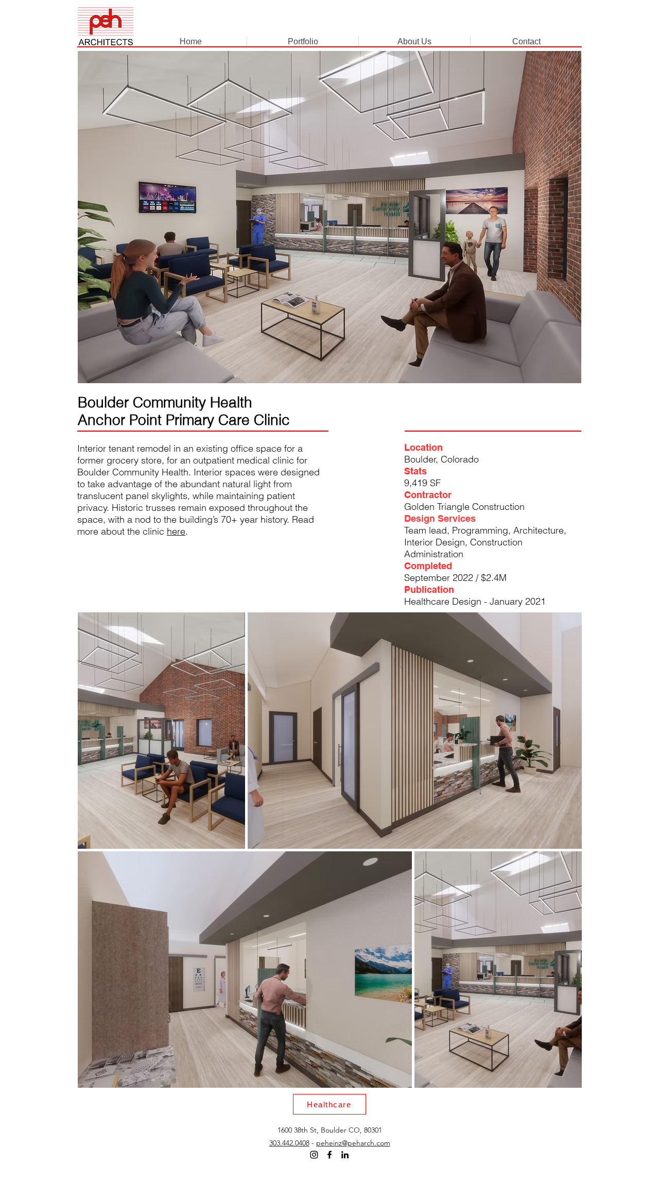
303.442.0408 (289, 1142)
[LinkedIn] (345, 1155)
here (176, 531)
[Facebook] (329, 1155)
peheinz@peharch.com (353, 1142)
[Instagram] (314, 1155)
